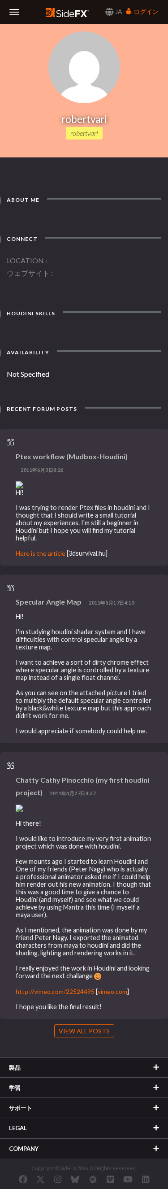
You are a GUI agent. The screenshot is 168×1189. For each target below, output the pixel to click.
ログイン (145, 11)
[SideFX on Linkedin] (145, 1179)
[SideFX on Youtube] (128, 1179)
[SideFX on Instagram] (57, 1179)
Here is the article (40, 553)
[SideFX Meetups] (93, 1179)
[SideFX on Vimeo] (110, 1179)
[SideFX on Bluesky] (75, 1179)
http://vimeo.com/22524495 (55, 991)
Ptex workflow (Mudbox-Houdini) (72, 456)
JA (118, 11)
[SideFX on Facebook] (23, 1179)
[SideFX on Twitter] (40, 1179)
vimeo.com (112, 991)
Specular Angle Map (49, 601)
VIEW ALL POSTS (84, 1031)
